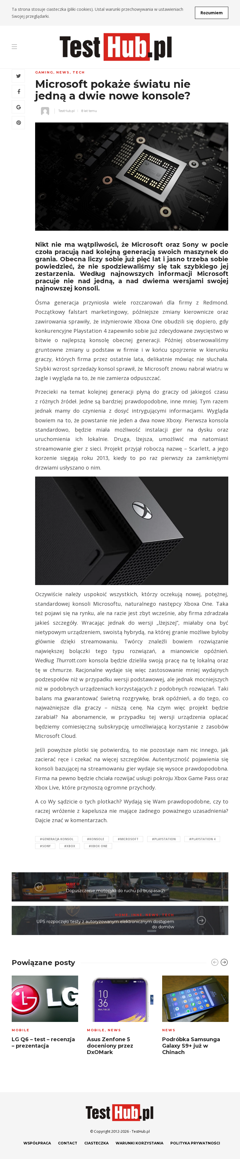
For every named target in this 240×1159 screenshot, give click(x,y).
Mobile (21, 1030)
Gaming (44, 72)
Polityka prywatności (195, 1143)
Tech (79, 72)
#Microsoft (128, 839)
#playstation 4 (202, 839)
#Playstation (164, 839)
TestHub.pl (66, 111)
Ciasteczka (96, 1143)
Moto (73, 884)
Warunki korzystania (139, 1143)
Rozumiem (211, 12)
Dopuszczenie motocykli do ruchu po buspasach (115, 890)
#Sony (45, 846)
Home (121, 915)
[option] (45, 1014)
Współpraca (37, 1143)
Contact (67, 1143)
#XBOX (69, 846)
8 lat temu (89, 111)
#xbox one (98, 846)
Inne (137, 915)
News (63, 72)
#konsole (95, 839)
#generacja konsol (56, 839)
